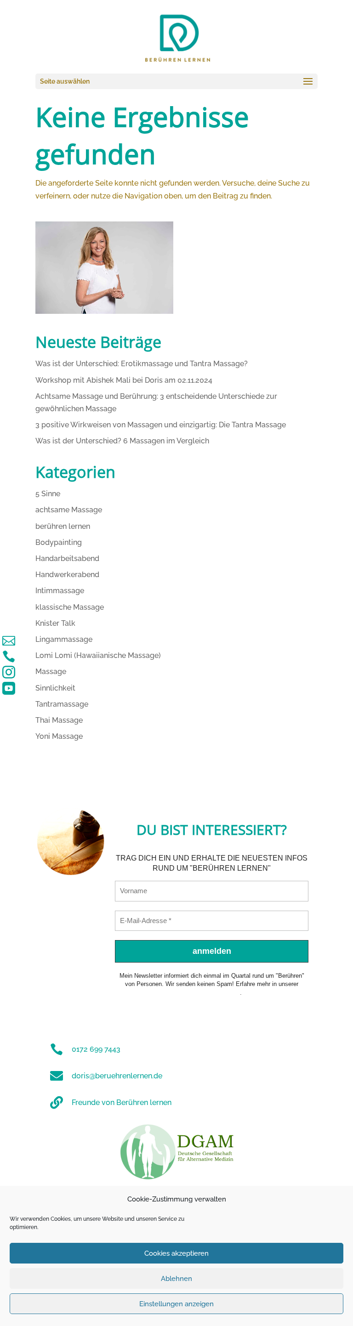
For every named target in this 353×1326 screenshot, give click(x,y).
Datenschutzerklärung (211, 992)
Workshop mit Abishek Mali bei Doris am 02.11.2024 (123, 380)
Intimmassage (59, 590)
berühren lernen (62, 526)
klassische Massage (69, 607)
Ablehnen (176, 1279)
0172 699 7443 (96, 1049)
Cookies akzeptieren (176, 1253)
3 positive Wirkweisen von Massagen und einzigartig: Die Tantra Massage (160, 424)
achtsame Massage (68, 509)
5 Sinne (47, 493)
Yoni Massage (59, 736)
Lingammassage (63, 639)
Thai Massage (59, 720)
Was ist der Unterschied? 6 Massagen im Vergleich (122, 440)
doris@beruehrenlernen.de (117, 1075)
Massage (50, 671)
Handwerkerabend (67, 574)
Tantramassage (61, 704)
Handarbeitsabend (67, 558)
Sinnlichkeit (55, 688)
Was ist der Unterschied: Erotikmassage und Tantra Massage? (141, 363)
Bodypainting (58, 542)
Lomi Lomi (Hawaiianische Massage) (98, 655)
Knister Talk (55, 623)
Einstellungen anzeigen (176, 1304)
